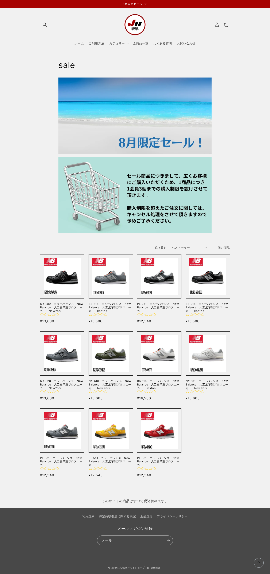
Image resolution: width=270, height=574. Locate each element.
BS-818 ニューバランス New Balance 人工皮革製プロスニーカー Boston (110, 307)
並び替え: (160, 247)
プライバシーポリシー (172, 516)
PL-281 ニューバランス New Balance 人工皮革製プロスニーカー (158, 307)
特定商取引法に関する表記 (117, 516)
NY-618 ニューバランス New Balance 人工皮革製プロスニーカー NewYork (110, 384)
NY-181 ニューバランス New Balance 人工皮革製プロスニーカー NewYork (207, 384)
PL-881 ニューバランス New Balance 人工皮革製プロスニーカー (61, 461)
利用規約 (88, 516)
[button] (44, 24)
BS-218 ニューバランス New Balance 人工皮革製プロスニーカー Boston (207, 307)
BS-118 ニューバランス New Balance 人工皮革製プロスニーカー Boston (158, 384)
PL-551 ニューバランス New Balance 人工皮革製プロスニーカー (110, 461)
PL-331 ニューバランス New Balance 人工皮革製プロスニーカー (158, 461)
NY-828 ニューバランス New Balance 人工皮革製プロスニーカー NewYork (61, 384)
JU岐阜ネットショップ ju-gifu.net (139, 567)
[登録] (168, 540)
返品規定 (146, 516)
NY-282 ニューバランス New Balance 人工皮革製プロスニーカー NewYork (61, 307)
